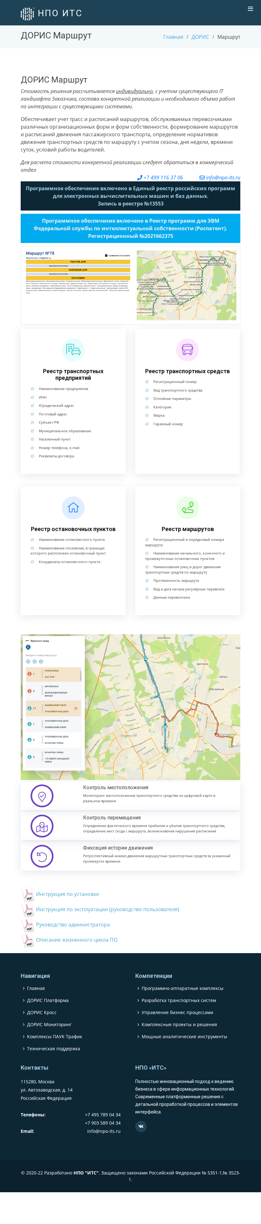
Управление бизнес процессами (177, 1012)
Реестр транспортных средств (187, 371)
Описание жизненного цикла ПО (76, 939)
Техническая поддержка (53, 1048)
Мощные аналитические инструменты (184, 1036)
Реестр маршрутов (188, 529)
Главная (173, 36)
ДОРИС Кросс (42, 1012)
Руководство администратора (73, 924)
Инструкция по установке (67, 894)
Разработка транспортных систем (179, 1000)
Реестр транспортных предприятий (73, 374)
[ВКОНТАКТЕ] (141, 1126)
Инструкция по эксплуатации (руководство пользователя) (107, 909)
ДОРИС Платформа (48, 1000)
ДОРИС (200, 36)
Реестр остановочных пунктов (73, 529)
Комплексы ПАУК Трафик (54, 1036)
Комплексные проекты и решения (179, 1024)
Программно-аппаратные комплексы (182, 988)
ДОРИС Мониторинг (49, 1024)
